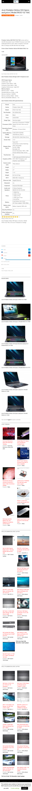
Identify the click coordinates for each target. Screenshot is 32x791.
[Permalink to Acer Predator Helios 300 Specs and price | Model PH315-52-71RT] (16, 380)
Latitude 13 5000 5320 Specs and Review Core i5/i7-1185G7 (8, 726)
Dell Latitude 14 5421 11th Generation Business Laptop (23, 769)
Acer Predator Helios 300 (8, 15)
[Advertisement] (17, 7)
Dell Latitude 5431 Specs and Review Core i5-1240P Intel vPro (9, 634)
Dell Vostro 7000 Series (22, 616)
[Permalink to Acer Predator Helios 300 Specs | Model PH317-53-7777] (16, 358)
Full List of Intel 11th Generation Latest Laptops (13, 776)
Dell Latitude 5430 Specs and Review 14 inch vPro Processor (8, 747)
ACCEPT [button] (24, 788)
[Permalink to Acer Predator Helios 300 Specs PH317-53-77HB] (16, 290)
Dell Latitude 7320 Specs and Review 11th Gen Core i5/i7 (23, 747)
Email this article (6, 261)
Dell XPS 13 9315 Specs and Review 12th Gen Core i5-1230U (23, 549)
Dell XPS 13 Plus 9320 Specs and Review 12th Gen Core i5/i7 (8, 591)
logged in (10, 419)
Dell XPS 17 (10, 709)
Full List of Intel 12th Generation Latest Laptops (22, 641)
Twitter (4, 249)
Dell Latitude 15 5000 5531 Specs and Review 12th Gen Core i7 (23, 591)
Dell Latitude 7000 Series (22, 637)
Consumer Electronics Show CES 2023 (8, 447)
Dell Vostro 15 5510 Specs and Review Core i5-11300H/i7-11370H (23, 684)
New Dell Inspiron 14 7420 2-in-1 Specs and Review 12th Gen (8, 655)
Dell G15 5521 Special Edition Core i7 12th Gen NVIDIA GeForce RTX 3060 (8, 550)
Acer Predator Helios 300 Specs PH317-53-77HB (14, 299)
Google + (5, 255)
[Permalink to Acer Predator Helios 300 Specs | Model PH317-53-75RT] (16, 312)
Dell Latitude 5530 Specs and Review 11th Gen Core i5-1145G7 (23, 726)
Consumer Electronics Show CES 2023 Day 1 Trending (8, 442)
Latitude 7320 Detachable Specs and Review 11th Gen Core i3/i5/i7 (8, 769)
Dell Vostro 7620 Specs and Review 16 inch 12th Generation (22, 612)
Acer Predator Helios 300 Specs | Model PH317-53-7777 (16, 367)
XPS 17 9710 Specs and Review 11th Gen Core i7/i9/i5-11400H (8, 706)
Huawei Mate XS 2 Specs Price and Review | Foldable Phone (23, 442)
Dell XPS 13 (25, 553)
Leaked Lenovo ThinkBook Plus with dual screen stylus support (23, 482)
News (23, 445)
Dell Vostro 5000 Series (8, 616)
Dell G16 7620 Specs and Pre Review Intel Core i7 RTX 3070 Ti (23, 569)
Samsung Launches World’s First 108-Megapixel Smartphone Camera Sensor (8, 521)
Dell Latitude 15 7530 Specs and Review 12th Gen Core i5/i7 (22, 634)
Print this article (6, 264)
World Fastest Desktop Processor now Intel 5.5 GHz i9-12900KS (22, 462)
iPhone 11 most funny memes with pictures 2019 (23, 501)
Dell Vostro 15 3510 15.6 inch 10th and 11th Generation (8, 684)
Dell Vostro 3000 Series (8, 688)
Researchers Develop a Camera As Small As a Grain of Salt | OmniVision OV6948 (8, 483)
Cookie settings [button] (15, 788)
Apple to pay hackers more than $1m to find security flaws (23, 520)
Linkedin (5, 258)
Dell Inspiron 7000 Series (8, 659)
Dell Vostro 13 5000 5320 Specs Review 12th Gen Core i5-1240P (8, 612)
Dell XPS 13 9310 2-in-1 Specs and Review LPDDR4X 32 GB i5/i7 (22, 706)
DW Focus (16, 1)
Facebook (5, 252)
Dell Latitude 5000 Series (22, 595)
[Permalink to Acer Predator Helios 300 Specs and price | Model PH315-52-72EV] (16, 404)
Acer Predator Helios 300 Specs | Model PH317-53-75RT (16, 321)
